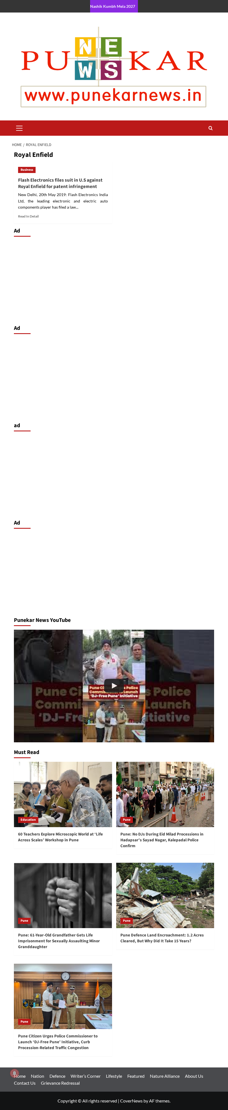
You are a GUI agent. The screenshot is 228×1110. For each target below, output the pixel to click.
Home (20, 1076)
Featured (136, 1076)
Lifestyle (114, 1076)
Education (28, 819)
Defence (57, 1076)
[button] (19, 127)
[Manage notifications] (14, 1073)
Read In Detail (28, 216)
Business (27, 169)
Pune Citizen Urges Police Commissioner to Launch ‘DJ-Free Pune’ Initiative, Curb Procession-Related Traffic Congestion (58, 1042)
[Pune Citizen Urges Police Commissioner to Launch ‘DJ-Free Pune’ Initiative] (114, 686)
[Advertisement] (114, 279)
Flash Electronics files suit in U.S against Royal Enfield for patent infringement (60, 183)
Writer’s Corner (86, 1076)
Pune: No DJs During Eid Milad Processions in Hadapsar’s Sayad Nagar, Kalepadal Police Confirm (162, 840)
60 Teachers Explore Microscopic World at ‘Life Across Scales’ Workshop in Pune (60, 837)
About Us (194, 1076)
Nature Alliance (165, 1076)
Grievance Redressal (60, 1083)
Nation (37, 1076)
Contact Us (25, 1083)
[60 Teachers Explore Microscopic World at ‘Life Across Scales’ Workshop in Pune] (63, 794)
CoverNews (131, 1100)
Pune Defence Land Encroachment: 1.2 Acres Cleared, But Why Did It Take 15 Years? (162, 938)
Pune (126, 819)
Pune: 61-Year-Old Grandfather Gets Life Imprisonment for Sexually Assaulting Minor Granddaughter (59, 941)
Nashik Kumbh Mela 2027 (112, 6)
